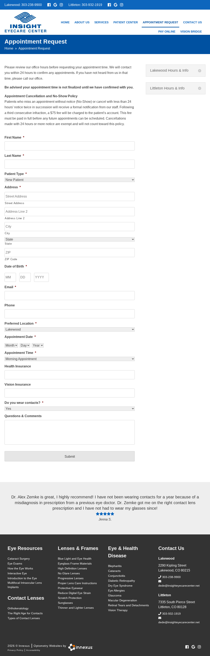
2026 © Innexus (37, 645)
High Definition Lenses (72, 568)
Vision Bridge (191, 31)
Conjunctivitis (116, 575)
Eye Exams (15, 563)
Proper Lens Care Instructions (77, 583)
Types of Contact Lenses (24, 618)
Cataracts (114, 570)
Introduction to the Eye (22, 578)
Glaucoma (114, 595)
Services (101, 22)
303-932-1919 (92, 5)
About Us (81, 22)
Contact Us (192, 22)
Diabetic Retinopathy (121, 580)
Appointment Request (160, 22)
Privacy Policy (15, 650)
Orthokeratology (18, 608)
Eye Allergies (116, 590)
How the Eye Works (20, 568)
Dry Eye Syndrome (120, 585)
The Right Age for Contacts (25, 613)
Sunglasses (65, 602)
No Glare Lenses (69, 573)
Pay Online (166, 31)
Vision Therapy (118, 610)
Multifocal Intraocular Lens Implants (25, 585)
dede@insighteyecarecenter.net (179, 585)
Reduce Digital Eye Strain (74, 593)
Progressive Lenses (70, 578)
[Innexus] (79, 647)
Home (65, 22)
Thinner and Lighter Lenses (76, 607)
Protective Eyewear (70, 588)
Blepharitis (115, 566)
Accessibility (33, 650)
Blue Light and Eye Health (74, 558)
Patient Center (125, 22)
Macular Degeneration (122, 600)
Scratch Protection (70, 598)
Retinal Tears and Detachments (128, 605)
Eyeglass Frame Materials (75, 563)
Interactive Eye (17, 573)
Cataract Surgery (19, 558)
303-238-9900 (31, 5)
